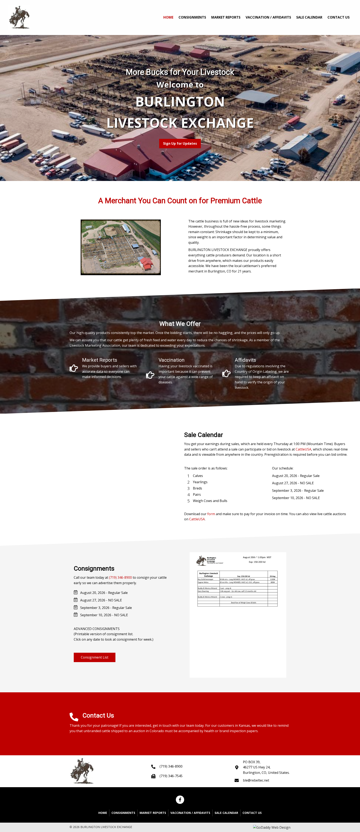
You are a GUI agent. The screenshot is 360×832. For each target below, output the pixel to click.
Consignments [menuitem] (123, 813)
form (211, 514)
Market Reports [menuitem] (153, 813)
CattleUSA (303, 449)
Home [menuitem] (102, 813)
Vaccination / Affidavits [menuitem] (190, 813)
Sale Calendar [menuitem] (226, 813)
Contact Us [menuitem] (252, 813)
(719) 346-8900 (120, 577)
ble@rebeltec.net (256, 780)
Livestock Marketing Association (95, 345)
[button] (180, 143)
